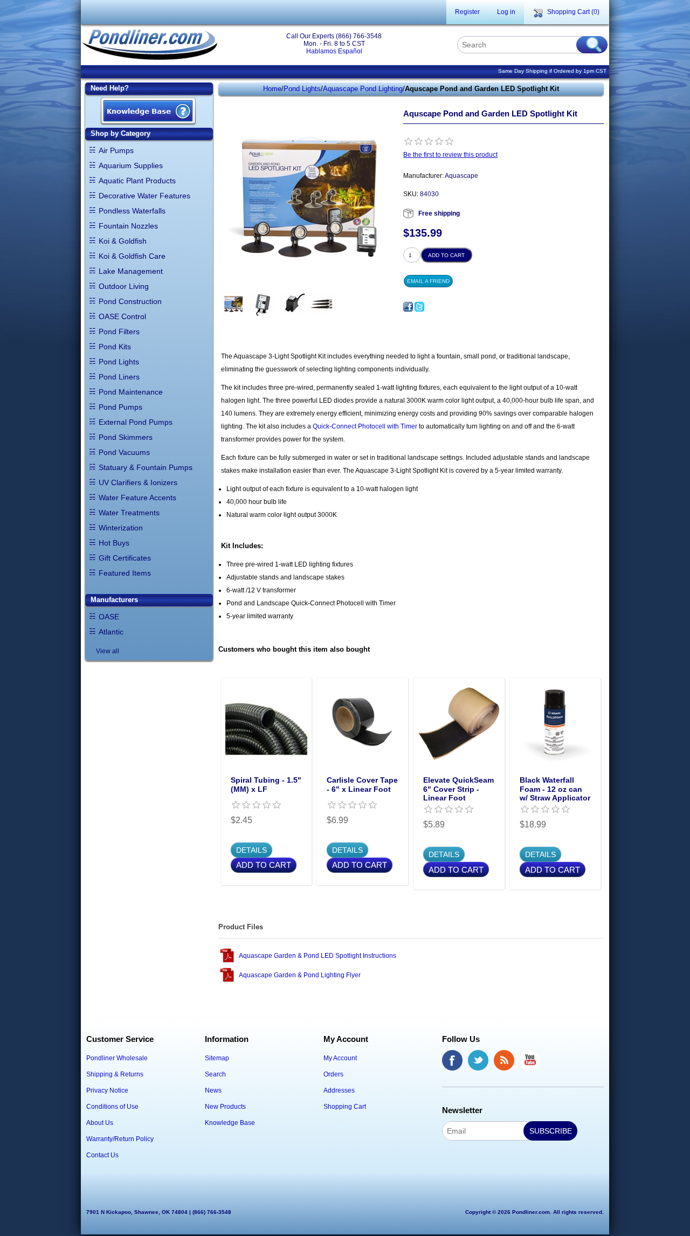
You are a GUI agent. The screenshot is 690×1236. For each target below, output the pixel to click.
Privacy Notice (107, 1090)
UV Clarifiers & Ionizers (138, 482)
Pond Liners (119, 376)
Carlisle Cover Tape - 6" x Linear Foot (362, 784)
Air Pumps (116, 150)
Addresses (339, 1090)
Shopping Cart (344, 1106)
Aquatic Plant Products (137, 180)
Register (467, 12)
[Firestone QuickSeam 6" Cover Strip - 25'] (459, 723)
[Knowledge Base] (148, 112)
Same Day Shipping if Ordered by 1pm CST (552, 71)
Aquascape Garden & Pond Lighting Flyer (300, 975)
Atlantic (111, 631)
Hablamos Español (334, 51)
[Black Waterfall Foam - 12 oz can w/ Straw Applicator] (555, 723)
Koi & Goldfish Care (132, 256)
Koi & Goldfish (123, 241)
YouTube (530, 1060)
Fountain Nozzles (128, 226)
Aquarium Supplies (131, 165)
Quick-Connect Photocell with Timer (365, 426)
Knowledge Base (230, 1123)
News (213, 1090)
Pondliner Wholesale (117, 1058)
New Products (225, 1106)
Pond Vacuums (124, 452)
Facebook (452, 1060)
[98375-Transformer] (292, 304)
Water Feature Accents (137, 497)
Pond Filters (119, 331)
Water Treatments (129, 512)
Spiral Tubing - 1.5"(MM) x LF (266, 784)
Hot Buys (114, 542)
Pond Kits (115, 346)
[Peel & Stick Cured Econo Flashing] (362, 723)
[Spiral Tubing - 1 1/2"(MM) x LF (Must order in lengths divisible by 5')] (266, 723)
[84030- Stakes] (322, 304)
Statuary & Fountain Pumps (145, 467)
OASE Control (122, 316)
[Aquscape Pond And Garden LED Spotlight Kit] (233, 304)
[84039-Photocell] (263, 304)
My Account (340, 1058)
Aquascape (461, 175)
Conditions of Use (112, 1106)
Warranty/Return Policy (120, 1139)
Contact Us (102, 1155)
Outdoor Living (124, 286)
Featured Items (125, 573)
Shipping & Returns (114, 1074)
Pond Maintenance (131, 392)
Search (215, 1074)
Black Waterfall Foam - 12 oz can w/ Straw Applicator (555, 789)
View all (107, 651)
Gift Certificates (125, 558)
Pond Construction (130, 301)
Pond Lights (119, 361)
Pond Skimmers (126, 437)
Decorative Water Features (144, 195)
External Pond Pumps (135, 422)
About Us (99, 1123)
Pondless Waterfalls (132, 210)
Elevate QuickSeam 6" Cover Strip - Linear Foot (458, 789)
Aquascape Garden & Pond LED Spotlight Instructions (317, 955)
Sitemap (217, 1058)
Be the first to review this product (450, 154)
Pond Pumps (120, 407)
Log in (506, 12)
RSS (504, 1060)
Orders (333, 1074)
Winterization (121, 527)
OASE (109, 616)
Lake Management (131, 271)
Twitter (478, 1060)
